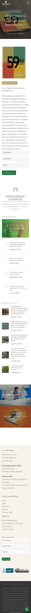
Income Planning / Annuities (12, 523)
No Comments (20, 33)
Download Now (9, 173)
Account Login (7, 512)
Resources (5, 506)
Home (4, 500)
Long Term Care (7, 529)
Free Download (15, 11)
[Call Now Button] (27, 609)
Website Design (22, 584)
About (4, 503)
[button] (28, 3)
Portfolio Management (10, 520)
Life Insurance (7, 526)
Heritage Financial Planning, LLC (16, 30)
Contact (4, 509)
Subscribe (6, 559)
